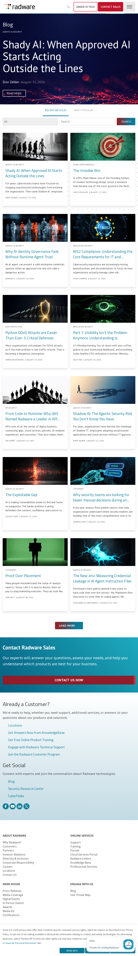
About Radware (14, 835)
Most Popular (83, 110)
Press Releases (12, 891)
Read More (14, 93)
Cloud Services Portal (83, 854)
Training (75, 846)
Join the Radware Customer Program (34, 754)
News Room (11, 884)
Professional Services (83, 866)
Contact (110, 7)
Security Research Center (26, 789)
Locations (15, 725)
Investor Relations (14, 854)
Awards (7, 907)
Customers (10, 846)
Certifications (11, 915)
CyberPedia (16, 796)
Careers (8, 866)
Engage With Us (81, 884)
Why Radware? (12, 842)
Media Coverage (13, 895)
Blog (11, 781)
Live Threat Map (80, 895)
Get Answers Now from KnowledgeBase (36, 733)
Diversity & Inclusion (16, 858)
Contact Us (10, 875)
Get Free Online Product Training (30, 740)
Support (75, 842)
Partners (8, 850)
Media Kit (8, 911)
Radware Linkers (80, 858)
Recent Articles (55, 110)
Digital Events (11, 899)
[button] (69, 7)
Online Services (82, 835)
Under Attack (85, 7)
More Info (72, 950)
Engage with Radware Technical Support (36, 747)
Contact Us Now (69, 680)
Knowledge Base (80, 862)
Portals (74, 850)
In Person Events (13, 903)
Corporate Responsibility (18, 862)
